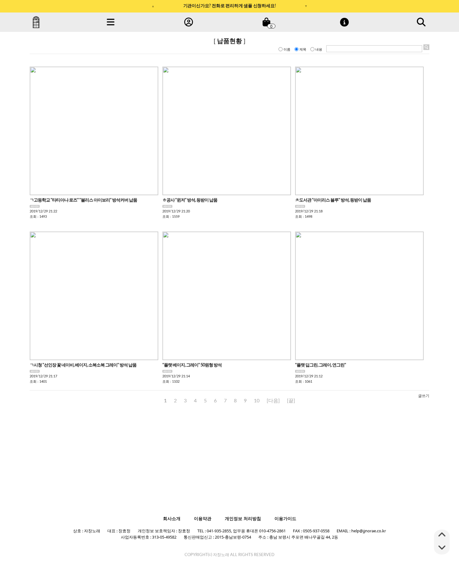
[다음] (273, 400)
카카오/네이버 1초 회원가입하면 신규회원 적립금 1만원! (229, 8)
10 (256, 400)
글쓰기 (423, 396)
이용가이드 (285, 518)
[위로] (442, 536)
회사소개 (171, 518)
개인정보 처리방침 (243, 518)
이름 (287, 49)
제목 (303, 49)
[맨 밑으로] (442, 548)
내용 (318, 49)
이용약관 (202, 518)
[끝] (291, 400)
